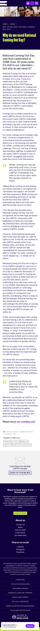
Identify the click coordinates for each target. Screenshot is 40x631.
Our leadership (20, 535)
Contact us (20, 525)
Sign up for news (20, 473)
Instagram (20, 549)
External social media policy (20, 584)
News (20, 527)
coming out (28, 421)
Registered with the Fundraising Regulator (20, 606)
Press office (20, 533)
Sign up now (20, 513)
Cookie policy (20, 579)
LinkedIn (20, 547)
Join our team (20, 530)
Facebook (20, 552)
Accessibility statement (20, 588)
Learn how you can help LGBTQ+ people (20, 467)
